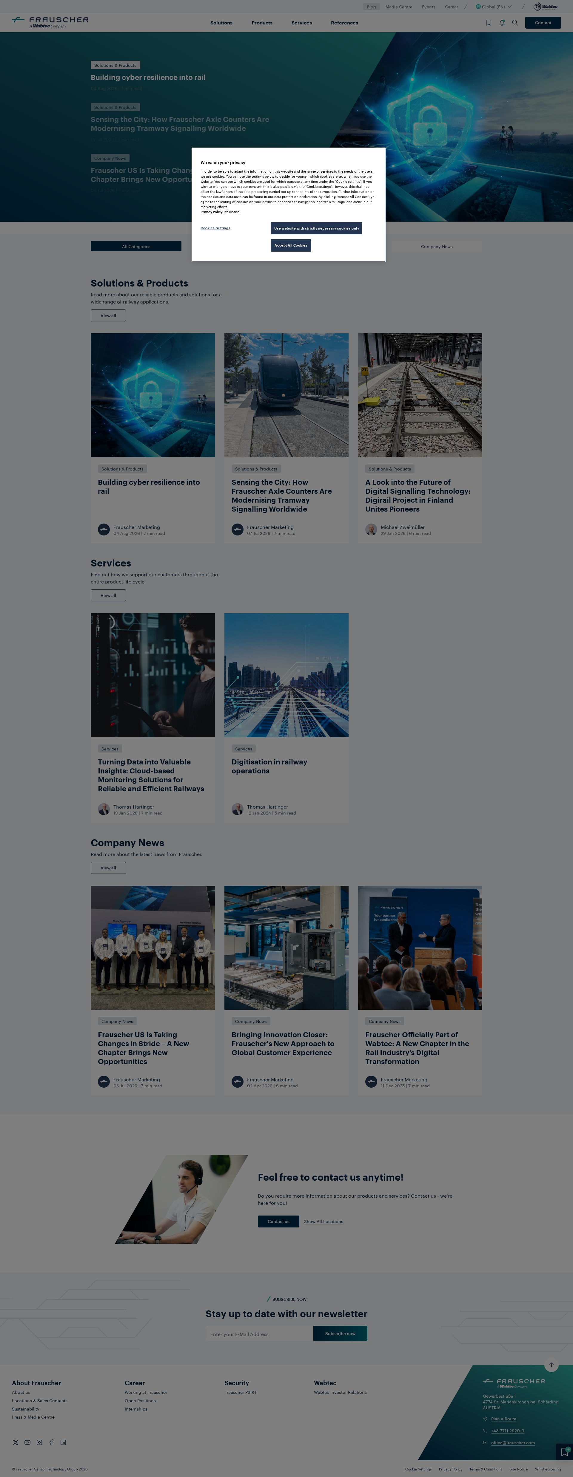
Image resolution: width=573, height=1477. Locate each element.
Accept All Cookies (291, 245)
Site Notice (231, 212)
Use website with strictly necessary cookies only (316, 228)
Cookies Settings (215, 228)
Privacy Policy (211, 212)
